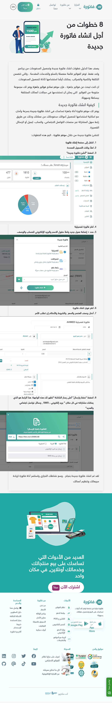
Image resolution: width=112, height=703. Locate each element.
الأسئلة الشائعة (15, 616)
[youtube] (33, 664)
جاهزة (36, 87)
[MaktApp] (51, 693)
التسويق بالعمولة (39, 622)
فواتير (43, 87)
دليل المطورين (16, 612)
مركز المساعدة (15, 620)
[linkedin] (4, 656)
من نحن (43, 605)
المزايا (77, 5)
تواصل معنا (53, 7)
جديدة (33, 111)
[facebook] (34, 656)
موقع (64, 135)
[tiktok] (24, 664)
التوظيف (42, 626)
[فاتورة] (93, 7)
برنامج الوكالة (41, 614)
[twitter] (23, 656)
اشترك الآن (67, 587)
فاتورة (40, 111)
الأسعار (43, 610)
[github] (4, 664)
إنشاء (74, 142)
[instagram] (14, 656)
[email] (13, 664)
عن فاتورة (65, 5)
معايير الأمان (41, 618)
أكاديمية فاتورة (15, 632)
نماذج (50, 87)
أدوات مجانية (41, 630)
